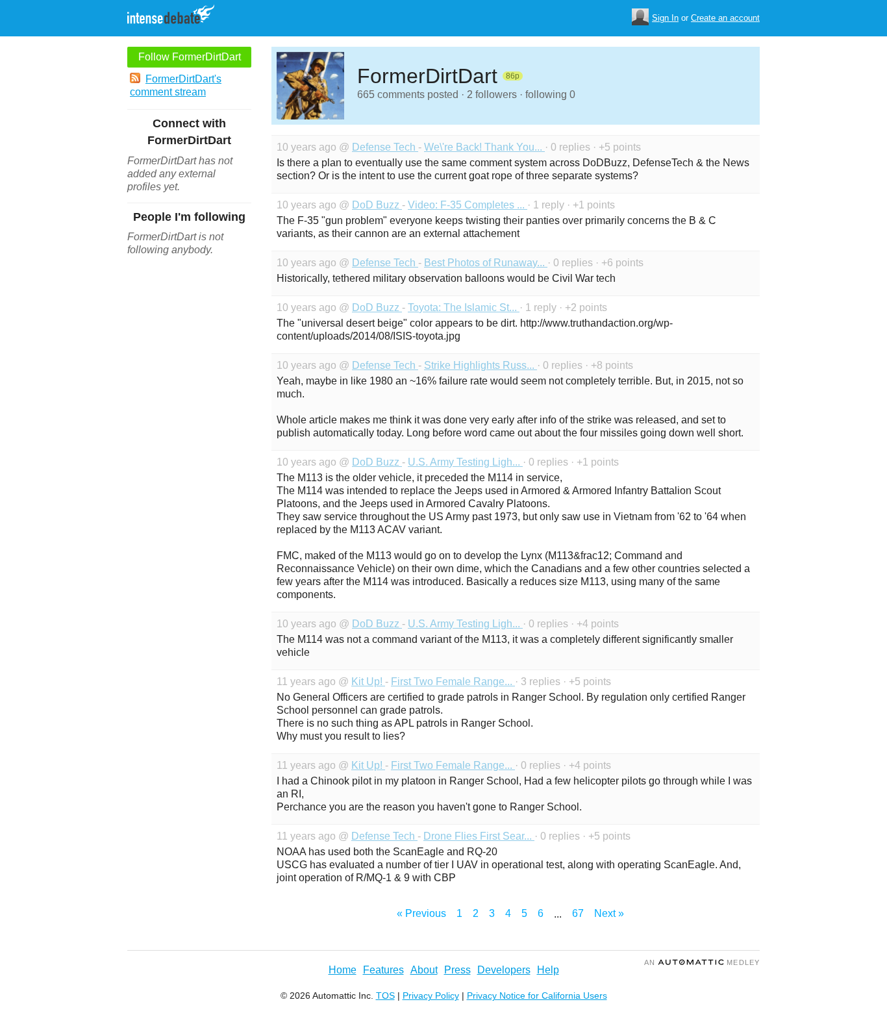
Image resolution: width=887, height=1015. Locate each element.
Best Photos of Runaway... (485, 262)
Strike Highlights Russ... (480, 365)
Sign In (665, 18)
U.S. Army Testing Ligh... (465, 462)
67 (578, 913)
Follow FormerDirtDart (189, 56)
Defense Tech (385, 147)
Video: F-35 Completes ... (467, 204)
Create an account (725, 18)
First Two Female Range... (453, 681)
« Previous (421, 913)
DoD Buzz (377, 204)
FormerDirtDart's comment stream (175, 85)
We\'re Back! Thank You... (484, 147)
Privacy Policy (431, 995)
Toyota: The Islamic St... (463, 307)
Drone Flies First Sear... (478, 836)
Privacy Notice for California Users (537, 995)
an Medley (702, 962)
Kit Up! (368, 681)
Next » (609, 913)
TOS (385, 995)
